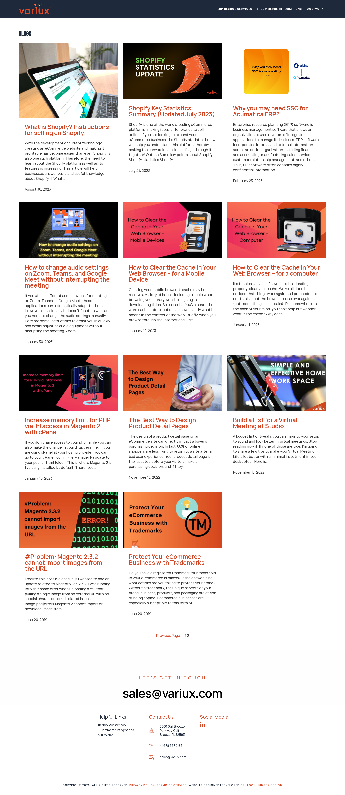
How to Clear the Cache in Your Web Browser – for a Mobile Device (172, 273)
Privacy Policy (141, 785)
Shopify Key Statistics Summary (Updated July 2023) (172, 111)
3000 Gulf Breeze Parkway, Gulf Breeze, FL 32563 (172, 730)
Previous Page (168, 635)
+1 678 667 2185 (171, 745)
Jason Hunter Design (263, 785)
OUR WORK (315, 8)
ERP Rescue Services (234, 8)
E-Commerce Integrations (279, 8)
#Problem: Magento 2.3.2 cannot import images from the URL (63, 563)
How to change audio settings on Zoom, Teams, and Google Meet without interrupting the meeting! (67, 276)
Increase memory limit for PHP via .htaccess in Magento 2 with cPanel (68, 426)
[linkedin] (202, 724)
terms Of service (171, 785)
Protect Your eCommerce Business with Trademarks (167, 560)
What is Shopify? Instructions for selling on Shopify (67, 130)
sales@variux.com (173, 757)
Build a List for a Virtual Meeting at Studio (265, 423)
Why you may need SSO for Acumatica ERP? (270, 111)
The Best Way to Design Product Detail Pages (162, 423)
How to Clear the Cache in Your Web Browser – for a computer (276, 270)
